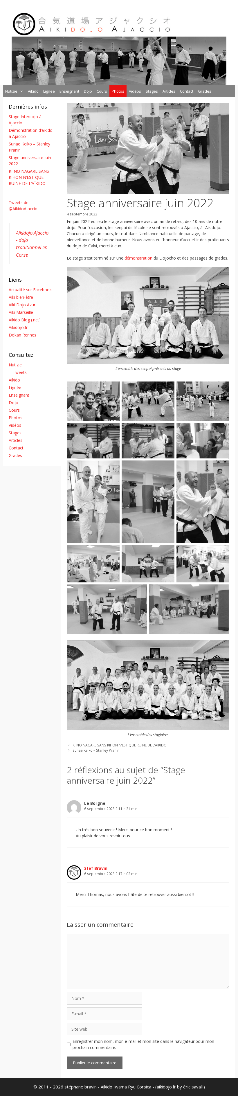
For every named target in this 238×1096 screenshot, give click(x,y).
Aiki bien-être (21, 297)
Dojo (88, 91)
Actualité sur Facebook (30, 289)
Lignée (49, 91)
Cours (102, 91)
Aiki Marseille (21, 312)
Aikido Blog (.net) (25, 320)
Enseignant (69, 91)
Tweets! (20, 372)
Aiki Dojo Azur (22, 304)
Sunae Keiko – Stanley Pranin (96, 750)
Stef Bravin (95, 868)
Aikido (33, 91)
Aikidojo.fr (18, 327)
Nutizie (11, 91)
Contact (186, 91)
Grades (204, 91)
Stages (152, 91)
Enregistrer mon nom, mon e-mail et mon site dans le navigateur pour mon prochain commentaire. (143, 1044)
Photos (118, 91)
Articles (169, 91)
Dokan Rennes (22, 335)
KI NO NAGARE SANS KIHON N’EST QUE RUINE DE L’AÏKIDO (120, 745)
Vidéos (135, 91)
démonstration (138, 258)
